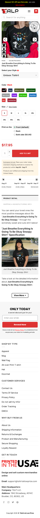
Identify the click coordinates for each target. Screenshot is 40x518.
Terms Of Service (10, 393)
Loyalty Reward (9, 448)
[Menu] (29, 11)
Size (9, 107)
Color (4, 85)
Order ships (20, 187)
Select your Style (10, 70)
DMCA (5, 411)
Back (18, 131)
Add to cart (25, 153)
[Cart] (36, 11)
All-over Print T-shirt (11, 365)
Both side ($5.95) (23, 134)
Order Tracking (9, 406)
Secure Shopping (10, 443)
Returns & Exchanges (12, 434)
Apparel (5, 351)
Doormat (6, 374)
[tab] (20, 198)
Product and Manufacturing (15, 439)
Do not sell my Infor (11, 402)
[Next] (35, 39)
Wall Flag (6, 360)
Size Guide (13, 107)
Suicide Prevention (15, 60)
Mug (4, 356)
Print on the (7, 127)
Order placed (6, 187)
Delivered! (34, 187)
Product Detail (10, 198)
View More (19, 295)
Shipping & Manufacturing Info (17, 204)
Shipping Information (12, 430)
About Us (6, 425)
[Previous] (5, 39)
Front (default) (22, 127)
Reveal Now (20, 324)
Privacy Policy (19, 330)
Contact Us (7, 388)
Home (3, 60)
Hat (3, 369)
